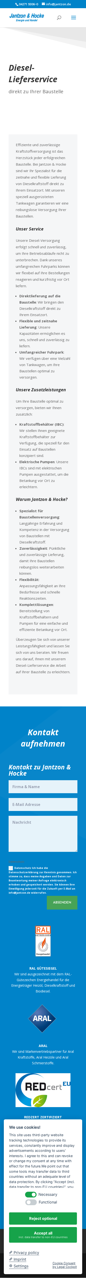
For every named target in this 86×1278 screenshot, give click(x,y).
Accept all (43, 1235)
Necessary (47, 1194)
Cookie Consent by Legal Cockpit (65, 1265)
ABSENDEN (62, 902)
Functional (48, 1202)
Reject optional (43, 1218)
